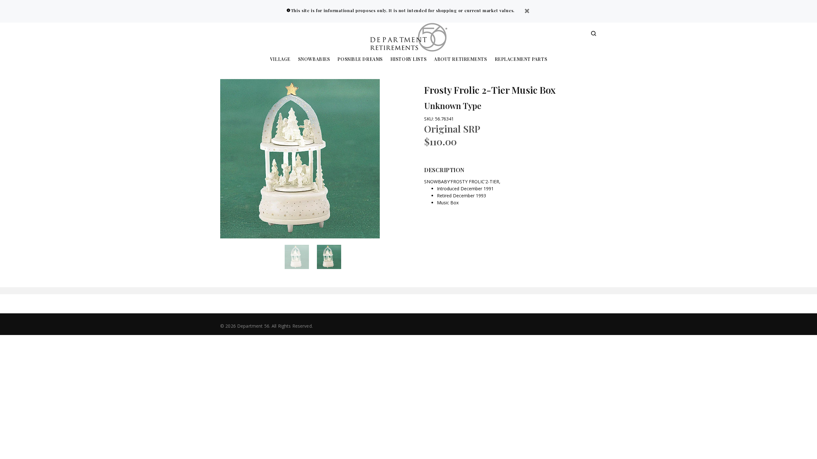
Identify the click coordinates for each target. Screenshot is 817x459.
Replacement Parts (521, 59)
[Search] (593, 34)
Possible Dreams (359, 59)
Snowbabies (314, 59)
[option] (301, 257)
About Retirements (460, 59)
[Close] (527, 11)
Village (280, 59)
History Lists (408, 59)
